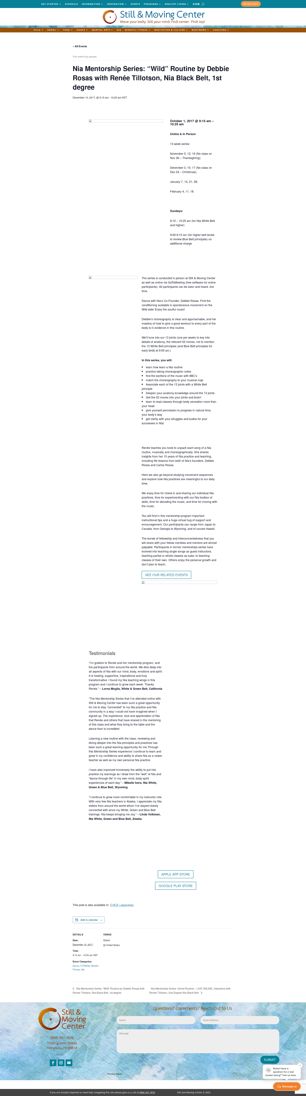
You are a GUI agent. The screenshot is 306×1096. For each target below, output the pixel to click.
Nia (119, 30)
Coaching (219, 30)
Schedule (71, 4)
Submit (270, 1060)
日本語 (196, 4)
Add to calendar (89, 919)
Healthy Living (175, 4)
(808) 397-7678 (61, 1038)
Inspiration (115, 4)
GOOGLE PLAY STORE (176, 885)
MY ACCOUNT (250, 3)
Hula (37, 30)
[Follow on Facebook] (53, 1062)
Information (91, 4)
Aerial (51, 30)
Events (135, 4)
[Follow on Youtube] (69, 1062)
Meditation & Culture (169, 30)
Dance (81, 30)
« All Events (80, 46)
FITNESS (85, 965)
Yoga (66, 30)
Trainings (151, 4)
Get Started (49, 4)
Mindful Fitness (136, 30)
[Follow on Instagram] (61, 1062)
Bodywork (199, 30)
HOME (60, 1055)
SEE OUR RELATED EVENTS (166, 574)
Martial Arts (101, 30)
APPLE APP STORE (175, 874)
